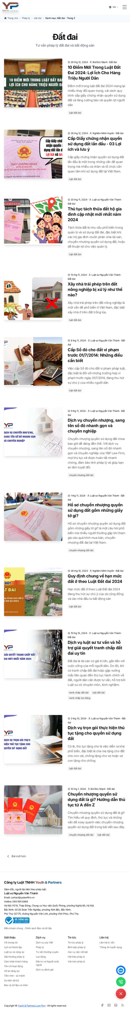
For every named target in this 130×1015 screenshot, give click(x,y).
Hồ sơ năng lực (12, 970)
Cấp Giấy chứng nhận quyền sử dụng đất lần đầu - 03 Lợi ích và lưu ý (95, 144)
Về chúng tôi (10, 942)
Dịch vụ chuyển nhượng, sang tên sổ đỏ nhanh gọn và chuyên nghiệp (96, 426)
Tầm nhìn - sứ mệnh (14, 975)
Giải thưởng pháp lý (14, 956)
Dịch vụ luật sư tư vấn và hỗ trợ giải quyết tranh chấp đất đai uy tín (95, 648)
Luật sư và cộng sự (14, 951)
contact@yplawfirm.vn (22, 897)
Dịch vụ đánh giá (44, 969)
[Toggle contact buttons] (121, 994)
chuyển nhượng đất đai (81, 475)
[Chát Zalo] (121, 970)
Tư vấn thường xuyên (47, 951)
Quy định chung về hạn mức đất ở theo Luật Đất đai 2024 (95, 579)
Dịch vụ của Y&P (44, 942)
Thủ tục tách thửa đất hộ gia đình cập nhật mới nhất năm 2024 (95, 214)
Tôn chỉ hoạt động (13, 966)
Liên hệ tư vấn (107, 942)
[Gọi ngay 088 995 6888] (121, 982)
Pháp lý (40, 947)
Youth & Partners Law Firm (31, 1005)
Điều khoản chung (13, 928)
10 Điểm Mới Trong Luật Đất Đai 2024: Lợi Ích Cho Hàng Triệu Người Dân (94, 73)
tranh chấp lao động (79, 697)
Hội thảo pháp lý (76, 956)
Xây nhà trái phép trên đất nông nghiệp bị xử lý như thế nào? (95, 289)
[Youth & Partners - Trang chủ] (10, 7)
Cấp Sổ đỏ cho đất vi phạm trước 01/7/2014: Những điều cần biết (95, 355)
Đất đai (113, 62)
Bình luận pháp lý (76, 947)
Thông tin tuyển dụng (111, 947)
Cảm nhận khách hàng (16, 961)
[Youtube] (109, 1005)
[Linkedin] (115, 1005)
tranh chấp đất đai (79, 692)
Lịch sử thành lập (13, 947)
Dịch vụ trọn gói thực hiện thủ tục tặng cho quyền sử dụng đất (96, 733)
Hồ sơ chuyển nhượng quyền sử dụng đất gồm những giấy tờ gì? (95, 510)
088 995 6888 (20, 901)
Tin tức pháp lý (75, 942)
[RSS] (122, 1005)
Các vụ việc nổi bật (78, 951)
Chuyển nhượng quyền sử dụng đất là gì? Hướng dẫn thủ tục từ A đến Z (96, 799)
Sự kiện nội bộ (11, 980)
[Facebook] (102, 1005)
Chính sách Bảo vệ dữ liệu (38, 928)
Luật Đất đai (75, 112)
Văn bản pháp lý (76, 961)
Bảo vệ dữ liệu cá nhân (16, 985)
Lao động (41, 956)
